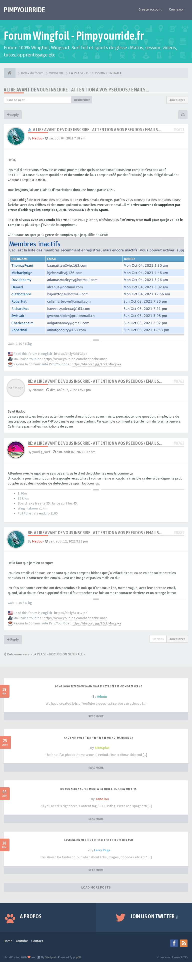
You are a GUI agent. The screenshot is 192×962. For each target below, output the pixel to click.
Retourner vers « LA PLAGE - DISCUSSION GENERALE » (45, 654)
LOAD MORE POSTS (96, 887)
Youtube (22, 941)
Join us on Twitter (154, 916)
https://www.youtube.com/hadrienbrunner (75, 359)
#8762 (179, 381)
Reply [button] (14, 114)
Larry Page (102, 850)
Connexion (176, 9)
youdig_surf (41, 452)
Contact (37, 941)
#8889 (179, 532)
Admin (102, 696)
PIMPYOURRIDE (24, 10)
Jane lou (102, 799)
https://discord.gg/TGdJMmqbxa (96, 364)
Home (8, 941)
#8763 (179, 443)
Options (158, 639)
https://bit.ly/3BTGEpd (71, 353)
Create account (150, 9)
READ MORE (96, 716)
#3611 (179, 129)
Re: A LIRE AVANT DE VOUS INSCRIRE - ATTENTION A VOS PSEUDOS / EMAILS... (95, 381)
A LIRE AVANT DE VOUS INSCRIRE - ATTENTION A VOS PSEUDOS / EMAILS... (76, 89)
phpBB (77, 957)
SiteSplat (102, 747)
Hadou (37, 138)
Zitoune (38, 390)
